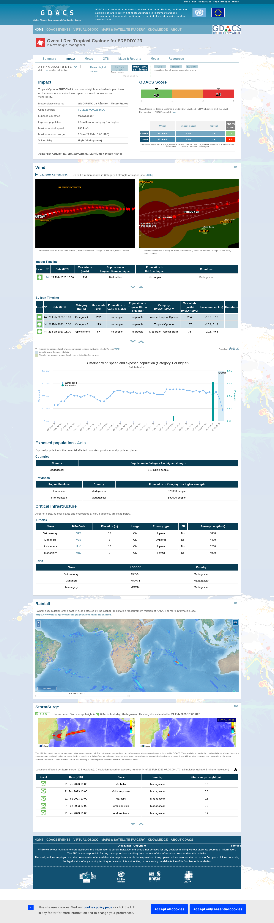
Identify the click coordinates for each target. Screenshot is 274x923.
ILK (78, 546)
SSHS (149, 174)
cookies (236, 845)
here (174, 112)
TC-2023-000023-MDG (91, 109)
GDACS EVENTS (58, 29)
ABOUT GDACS (182, 839)
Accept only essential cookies (217, 909)
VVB (78, 539)
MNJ (78, 552)
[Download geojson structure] (233, 349)
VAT (78, 533)
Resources (176, 58)
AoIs (81, 443)
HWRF (176, 66)
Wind (162, 125)
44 (47, 277)
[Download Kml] (230, 349)
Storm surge (188, 125)
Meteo (89, 58)
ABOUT (176, 29)
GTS (106, 58)
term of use (190, 1)
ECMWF (191, 66)
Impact (70, 58)
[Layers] (235, 622)
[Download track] (237, 349)
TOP (236, 167)
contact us (205, 1)
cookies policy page (98, 907)
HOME (38, 29)
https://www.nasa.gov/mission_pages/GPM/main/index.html (73, 614)
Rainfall (213, 125)
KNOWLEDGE (158, 29)
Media (155, 58)
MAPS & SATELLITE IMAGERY (123, 29)
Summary (49, 58)
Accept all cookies (169, 909)
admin (235, 1)
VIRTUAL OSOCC (85, 29)
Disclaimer (124, 845)
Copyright (139, 845)
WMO (117, 349)
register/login (221, 1)
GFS (160, 66)
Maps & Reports (129, 58)
